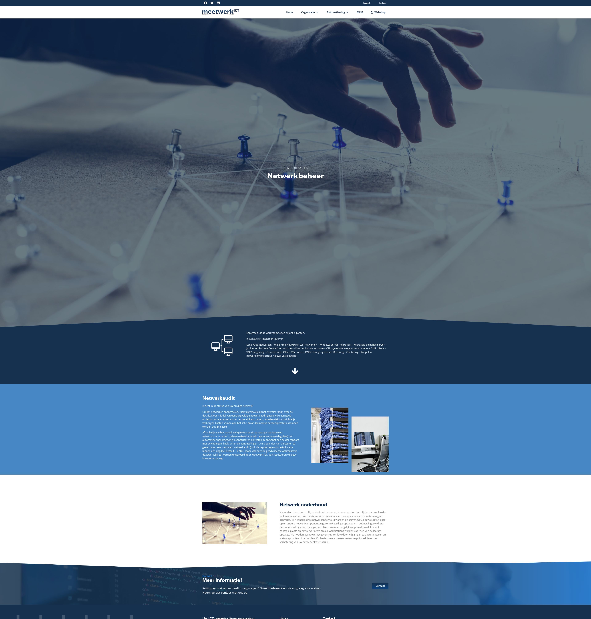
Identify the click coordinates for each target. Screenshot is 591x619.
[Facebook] (205, 3)
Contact (382, 3)
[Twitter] (211, 3)
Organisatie (308, 12)
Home (289, 12)
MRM (360, 12)
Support (366, 3)
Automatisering (336, 12)
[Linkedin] (218, 3)
